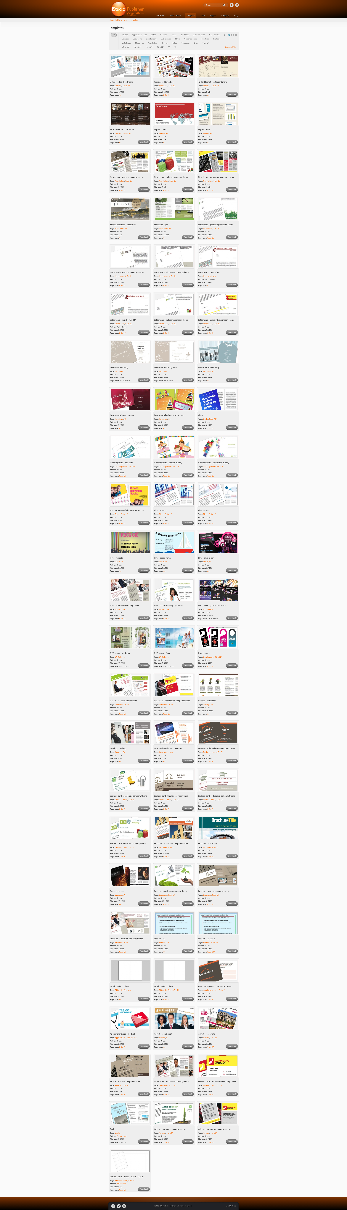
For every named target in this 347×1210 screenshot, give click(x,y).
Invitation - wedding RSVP (165, 367)
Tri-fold (174, 43)
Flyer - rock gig (116, 558)
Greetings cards (190, 39)
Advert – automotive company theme (214, 1129)
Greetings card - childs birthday (168, 463)
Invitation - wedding (119, 367)
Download (144, 94)
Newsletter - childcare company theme (171, 177)
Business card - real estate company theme (216, 748)
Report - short (160, 129)
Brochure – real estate (207, 843)
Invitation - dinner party (208, 367)
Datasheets (137, 39)
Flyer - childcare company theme (168, 605)
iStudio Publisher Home (118, 20)
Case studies (214, 35)
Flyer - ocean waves (162, 558)
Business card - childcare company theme (128, 843)
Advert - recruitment (163, 1034)
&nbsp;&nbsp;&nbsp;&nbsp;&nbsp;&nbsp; (225, 35)
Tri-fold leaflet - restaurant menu (212, 82)
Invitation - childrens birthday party (169, 415)
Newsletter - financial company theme (127, 177)
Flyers (177, 39)
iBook (200, 415)
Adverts (125, 35)
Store (202, 15)
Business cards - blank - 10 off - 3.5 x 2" (127, 1177)
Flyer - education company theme (124, 605)
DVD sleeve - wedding (120, 653)
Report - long (204, 129)
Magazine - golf (161, 225)
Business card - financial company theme (171, 796)
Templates (191, 15)
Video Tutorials (175, 15)
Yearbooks (185, 43)
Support (213, 15)
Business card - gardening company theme (128, 796)
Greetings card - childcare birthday (213, 463)
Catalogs (125, 39)
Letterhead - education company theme (171, 272)
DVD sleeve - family (162, 653)
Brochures (185, 35)
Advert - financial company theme (125, 1081)
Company (225, 15)
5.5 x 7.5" (125, 47)
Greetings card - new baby (121, 463)
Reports (164, 43)
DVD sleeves (166, 39)
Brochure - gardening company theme (170, 891)
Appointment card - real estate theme (215, 986)
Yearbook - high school (164, 82)
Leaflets (216, 39)
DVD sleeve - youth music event (212, 605)
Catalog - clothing (118, 748)
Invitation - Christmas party (122, 415)
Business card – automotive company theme (217, 1081)
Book (112, 1129)
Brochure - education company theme (126, 939)
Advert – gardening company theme (170, 1129)
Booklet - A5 (159, 939)
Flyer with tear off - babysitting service (127, 510)
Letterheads (126, 43)
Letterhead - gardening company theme (215, 225)
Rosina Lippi (121, 1136)
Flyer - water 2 (160, 510)
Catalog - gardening (207, 701)
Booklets (163, 35)
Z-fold (196, 43)
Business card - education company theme (216, 796)
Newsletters (152, 43)
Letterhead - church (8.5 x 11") (123, 320)
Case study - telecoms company (168, 748)
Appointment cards (139, 35)
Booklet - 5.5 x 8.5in (206, 939)
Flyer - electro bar (206, 558)
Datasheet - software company (123, 701)
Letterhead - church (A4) (209, 272)
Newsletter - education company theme (171, 1081)
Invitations (205, 39)
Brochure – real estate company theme (171, 843)
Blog (236, 15)
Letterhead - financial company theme (127, 272)
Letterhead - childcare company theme (171, 320)
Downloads (160, 15)
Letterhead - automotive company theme (216, 320)
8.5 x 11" (160, 47)
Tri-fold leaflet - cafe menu (122, 129)
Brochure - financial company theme (214, 891)
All (114, 35)
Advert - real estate (206, 1034)
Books (173, 35)
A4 (169, 47)
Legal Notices (231, 1206)
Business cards (199, 35)
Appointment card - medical (122, 1034)
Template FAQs (230, 47)
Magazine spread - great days (123, 225)
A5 (175, 47)
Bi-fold (153, 35)
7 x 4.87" (148, 47)
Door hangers (151, 39)
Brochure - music (117, 891)
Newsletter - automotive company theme (216, 177)
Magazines (139, 43)
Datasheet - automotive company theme (172, 701)
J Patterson (121, 1184)
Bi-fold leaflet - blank (119, 986)
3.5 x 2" (206, 43)
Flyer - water (203, 510)
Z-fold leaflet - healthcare (121, 82)
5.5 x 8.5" (137, 47)
